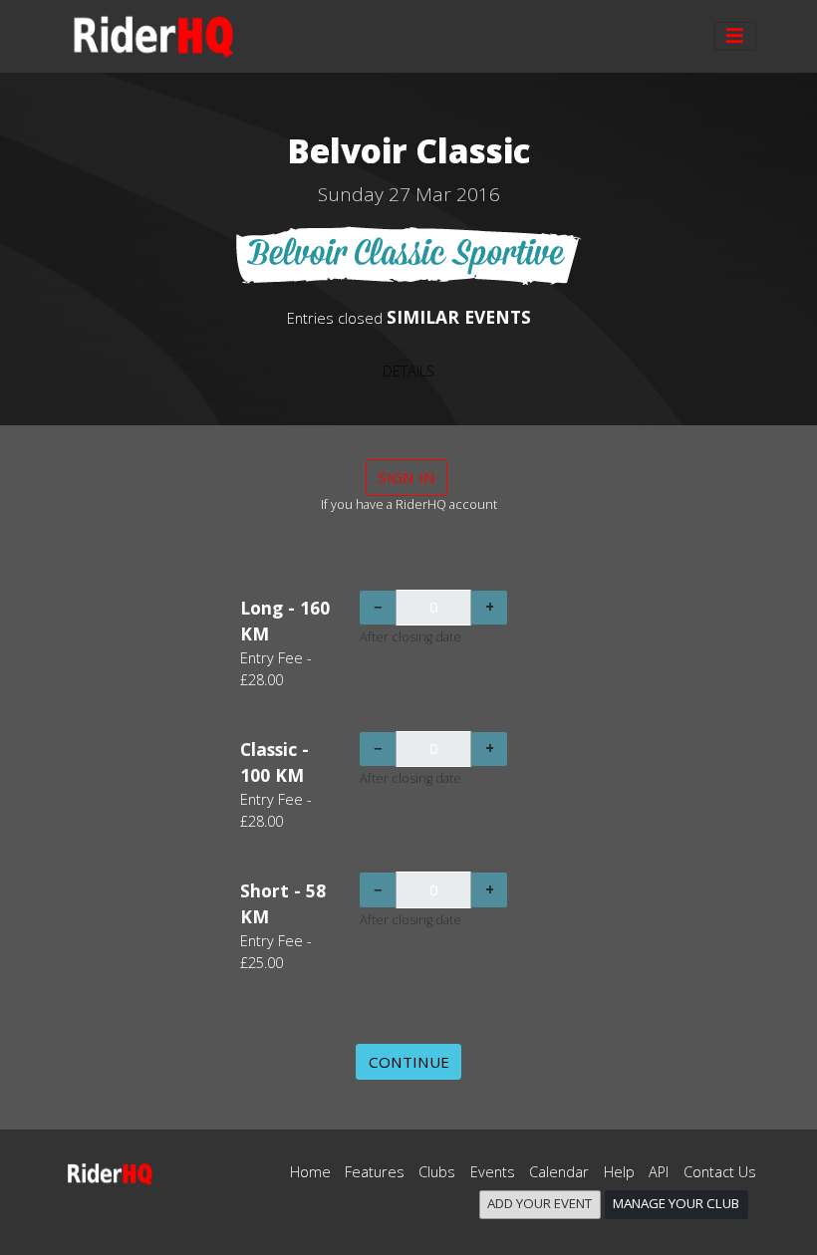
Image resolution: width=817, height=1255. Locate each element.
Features (375, 1171)
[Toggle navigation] (735, 37)
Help (619, 1171)
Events (492, 1171)
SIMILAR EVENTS (459, 317)
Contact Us (719, 1171)
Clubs (436, 1171)
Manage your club (676, 1203)
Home (310, 1171)
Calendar (559, 1171)
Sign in (406, 477)
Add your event (539, 1203)
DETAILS (408, 371)
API (659, 1171)
